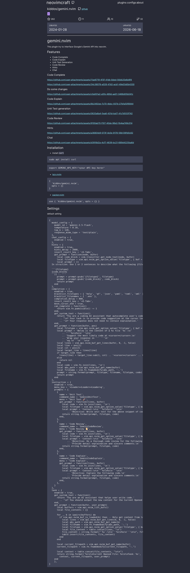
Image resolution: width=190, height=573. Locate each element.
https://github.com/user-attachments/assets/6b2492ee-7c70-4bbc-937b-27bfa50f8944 (90, 103)
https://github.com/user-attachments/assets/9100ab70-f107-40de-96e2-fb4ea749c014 (89, 123)
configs (131, 2)
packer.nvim (58, 195)
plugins (122, 2)
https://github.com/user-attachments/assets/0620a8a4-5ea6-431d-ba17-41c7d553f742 (90, 113)
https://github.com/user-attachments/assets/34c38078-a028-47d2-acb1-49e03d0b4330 (90, 84)
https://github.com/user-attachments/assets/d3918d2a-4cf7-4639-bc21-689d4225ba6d (90, 142)
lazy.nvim (56, 174)
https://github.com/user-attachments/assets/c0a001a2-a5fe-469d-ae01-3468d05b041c (90, 94)
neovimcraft (58, 2)
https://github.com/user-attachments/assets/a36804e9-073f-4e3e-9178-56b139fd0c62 (90, 133)
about (139, 2)
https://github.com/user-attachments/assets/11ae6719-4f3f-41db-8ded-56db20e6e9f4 (89, 79)
